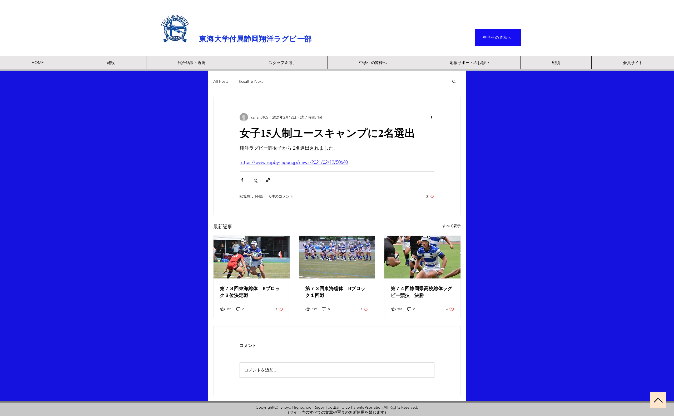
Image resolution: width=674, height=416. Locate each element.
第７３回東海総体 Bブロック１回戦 (335, 291)
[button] (454, 81)
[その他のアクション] (431, 117)
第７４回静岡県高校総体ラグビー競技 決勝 (421, 291)
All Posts (220, 81)
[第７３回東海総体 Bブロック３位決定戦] (252, 257)
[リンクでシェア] (267, 180)
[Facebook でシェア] (242, 180)
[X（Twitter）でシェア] (254, 180)
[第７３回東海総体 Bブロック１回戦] (337, 257)
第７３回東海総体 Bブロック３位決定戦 (250, 291)
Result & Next (251, 81)
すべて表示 (451, 225)
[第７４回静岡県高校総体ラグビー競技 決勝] (422, 257)
